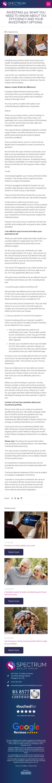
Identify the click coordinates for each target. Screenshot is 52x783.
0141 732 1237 (16, 682)
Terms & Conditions (21, 766)
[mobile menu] (48, 4)
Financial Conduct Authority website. (33, 756)
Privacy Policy (33, 766)
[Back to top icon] (44, 777)
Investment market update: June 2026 (19, 546)
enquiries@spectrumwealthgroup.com (26, 685)
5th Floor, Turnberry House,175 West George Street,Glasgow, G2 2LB (22, 676)
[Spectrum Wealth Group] (13, 4)
